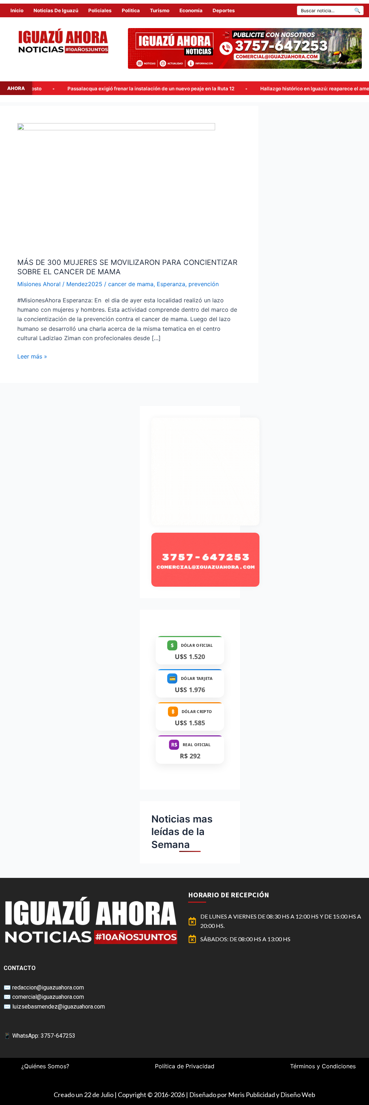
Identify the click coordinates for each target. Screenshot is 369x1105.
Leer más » (32, 356)
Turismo (159, 10)
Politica (131, 10)
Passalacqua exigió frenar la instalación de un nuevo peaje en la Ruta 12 (92, 88)
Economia (191, 10)
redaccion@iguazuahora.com (48, 987)
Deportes (224, 10)
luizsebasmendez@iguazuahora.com (58, 1006)
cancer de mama (131, 284)
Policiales (100, 10)
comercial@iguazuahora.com (48, 996)
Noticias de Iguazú (56, 10)
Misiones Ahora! (39, 284)
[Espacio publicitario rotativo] (245, 48)
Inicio (16, 10)
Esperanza (171, 284)
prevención (203, 284)
